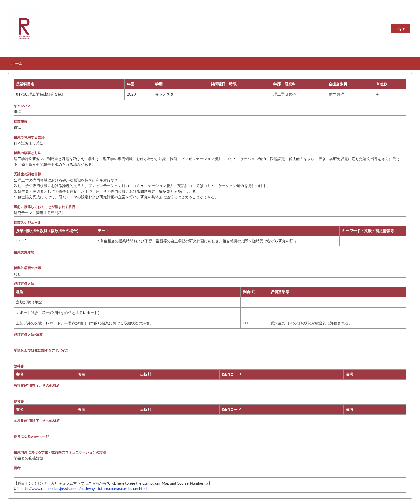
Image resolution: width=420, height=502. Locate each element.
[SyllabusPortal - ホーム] (24, 28)
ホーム (17, 63)
